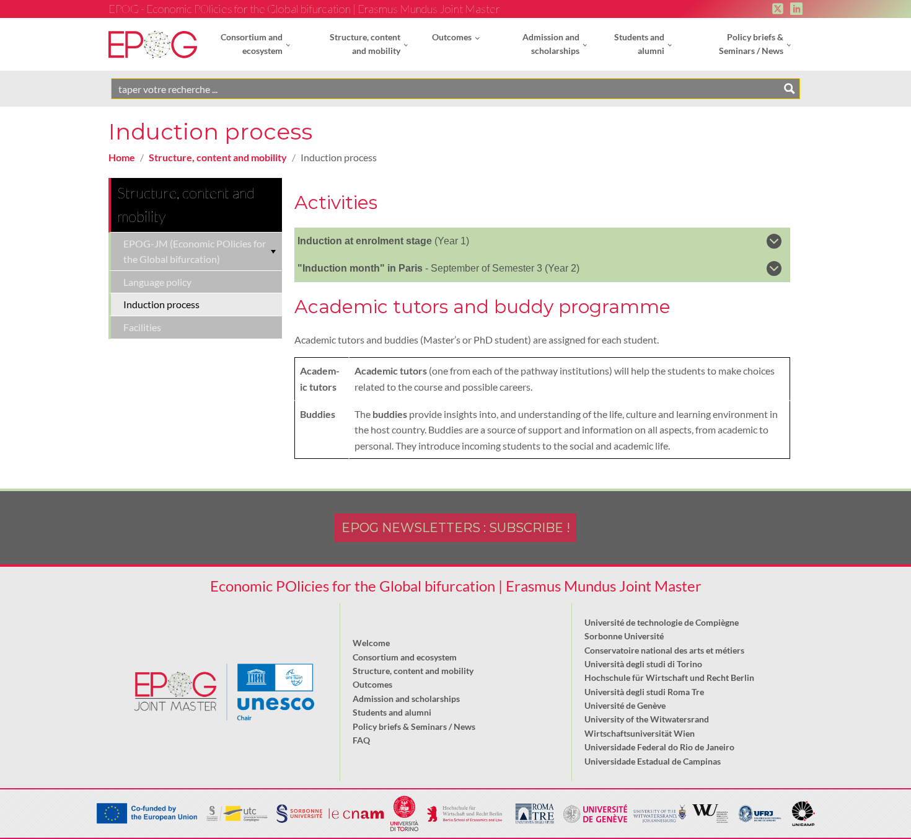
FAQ (361, 740)
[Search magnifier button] (789, 89)
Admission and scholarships (550, 44)
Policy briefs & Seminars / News (751, 44)
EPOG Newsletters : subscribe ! (455, 527)
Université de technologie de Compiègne (661, 622)
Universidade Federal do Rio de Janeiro (659, 747)
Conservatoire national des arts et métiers (664, 650)
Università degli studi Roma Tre (644, 691)
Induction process (161, 304)
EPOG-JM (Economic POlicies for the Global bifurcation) (194, 251)
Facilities (142, 327)
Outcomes (452, 37)
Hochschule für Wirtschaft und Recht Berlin (669, 677)
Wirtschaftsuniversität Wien (639, 733)
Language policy (157, 282)
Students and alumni (639, 44)
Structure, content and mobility (365, 44)
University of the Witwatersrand (646, 719)
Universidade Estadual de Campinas (652, 761)
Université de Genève (625, 705)
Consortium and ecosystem (252, 44)
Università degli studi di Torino (643, 664)
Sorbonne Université (624, 636)
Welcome (371, 642)
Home (121, 157)
